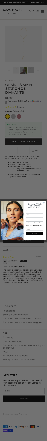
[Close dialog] (44, 203)
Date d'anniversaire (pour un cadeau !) (34, 226)
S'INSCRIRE (34, 233)
